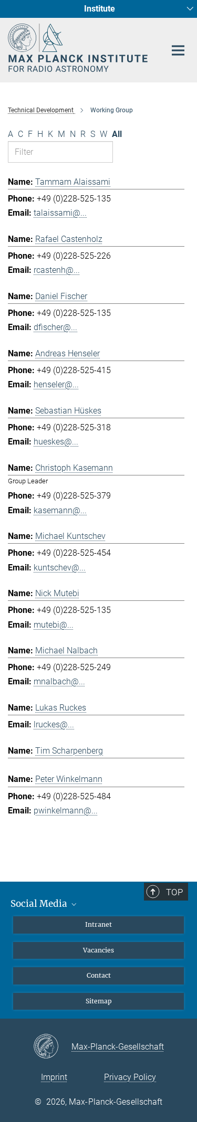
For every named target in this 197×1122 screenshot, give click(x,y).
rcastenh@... (57, 270)
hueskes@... (56, 442)
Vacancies (98, 950)
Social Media (40, 903)
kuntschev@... (60, 568)
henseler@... (56, 384)
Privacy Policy (130, 1077)
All (117, 134)
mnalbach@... (59, 681)
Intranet (98, 924)
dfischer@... (55, 327)
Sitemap (99, 1001)
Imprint (54, 1077)
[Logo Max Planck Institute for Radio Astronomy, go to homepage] (79, 48)
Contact (99, 975)
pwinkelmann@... (66, 811)
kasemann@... (60, 510)
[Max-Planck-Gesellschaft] (52, 1047)
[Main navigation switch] (178, 50)
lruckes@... (54, 724)
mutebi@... (54, 625)
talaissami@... (60, 213)
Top (174, 892)
